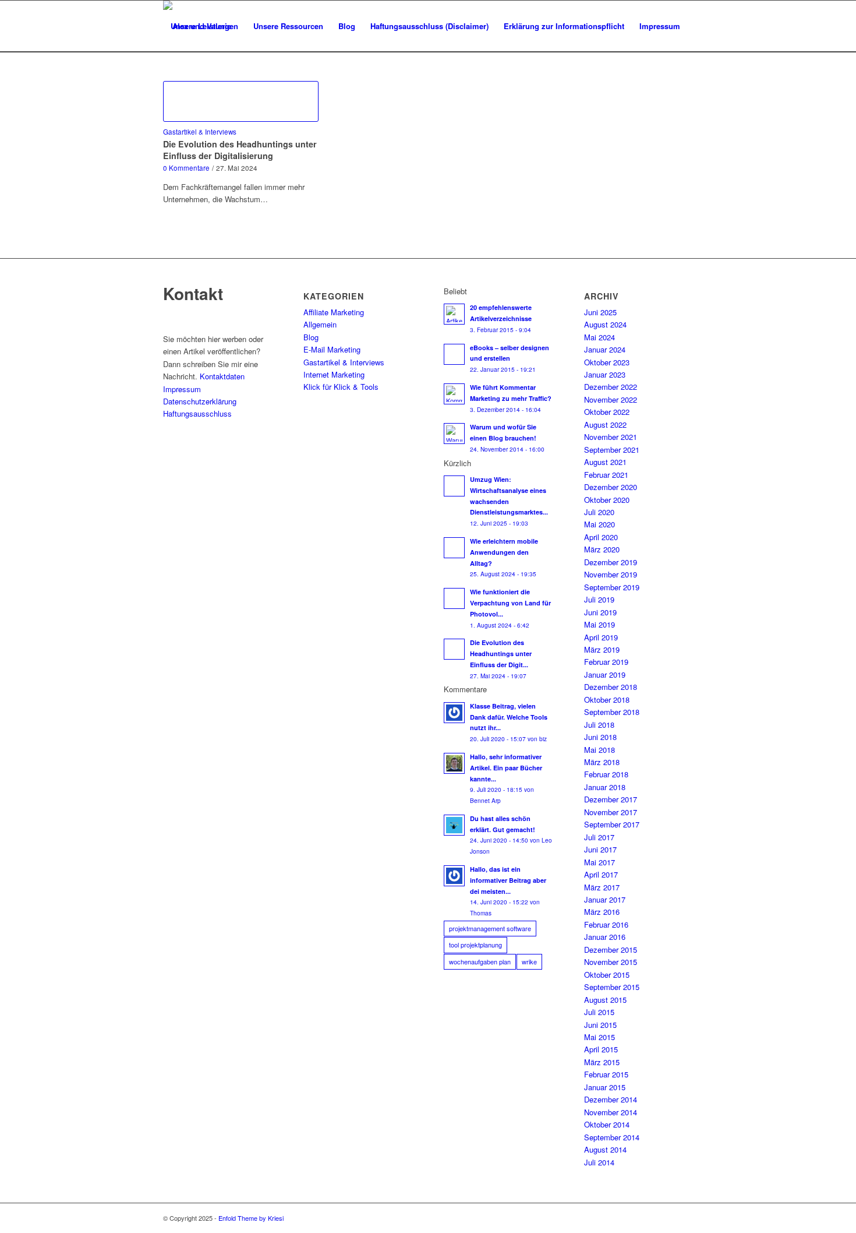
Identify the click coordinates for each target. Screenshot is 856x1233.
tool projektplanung (475, 944)
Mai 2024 (599, 337)
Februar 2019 (606, 661)
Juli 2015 (599, 1011)
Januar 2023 (604, 374)
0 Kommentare (186, 167)
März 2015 (602, 1062)
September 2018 (611, 711)
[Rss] (684, 1218)
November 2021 (610, 436)
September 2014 (611, 1137)
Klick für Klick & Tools (341, 386)
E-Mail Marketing (331, 349)
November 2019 (610, 574)
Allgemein (320, 324)
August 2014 (605, 1149)
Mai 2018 (599, 749)
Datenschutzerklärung (199, 401)
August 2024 (605, 324)
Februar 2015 (606, 1074)
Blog (311, 337)
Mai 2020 (599, 524)
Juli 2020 (599, 511)
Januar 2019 (604, 674)
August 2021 (605, 461)
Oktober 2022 (606, 411)
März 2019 (602, 649)
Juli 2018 (599, 724)
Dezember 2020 (610, 486)
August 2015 (605, 999)
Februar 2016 (606, 924)
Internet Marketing (334, 374)
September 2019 (611, 587)
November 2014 (610, 1112)
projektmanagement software (490, 928)
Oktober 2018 (606, 699)
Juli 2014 (599, 1162)
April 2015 (601, 1049)
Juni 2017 (600, 849)
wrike (529, 961)
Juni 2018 (600, 736)
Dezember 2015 (610, 949)
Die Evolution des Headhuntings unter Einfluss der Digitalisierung (240, 149)
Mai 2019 (599, 624)
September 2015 (611, 986)
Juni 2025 (600, 312)
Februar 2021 (606, 474)
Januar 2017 (604, 899)
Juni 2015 (600, 1024)
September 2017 (611, 824)
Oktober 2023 (606, 362)
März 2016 (602, 911)
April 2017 (601, 874)
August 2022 (605, 424)
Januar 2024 (604, 349)
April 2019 (601, 637)
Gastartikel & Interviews (199, 131)
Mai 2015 (599, 1036)
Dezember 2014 (610, 1099)
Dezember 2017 (610, 799)
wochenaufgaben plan (480, 961)
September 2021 (611, 449)
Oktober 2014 (606, 1124)
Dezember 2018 (610, 686)
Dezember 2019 (610, 562)
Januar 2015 (604, 1087)
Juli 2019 (599, 599)
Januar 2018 (604, 786)
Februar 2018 (606, 774)
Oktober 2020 (606, 499)
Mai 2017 (599, 862)
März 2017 (602, 887)
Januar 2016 (604, 936)
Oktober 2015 (606, 974)
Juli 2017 (599, 837)
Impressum (182, 388)
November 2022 (610, 399)
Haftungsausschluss (197, 413)
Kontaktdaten (222, 376)
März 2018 (602, 761)
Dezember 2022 (610, 386)
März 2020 (602, 549)
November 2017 (610, 812)
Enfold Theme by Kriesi (251, 1218)
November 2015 (610, 961)
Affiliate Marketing (333, 312)
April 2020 (601, 536)
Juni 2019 (600, 612)
